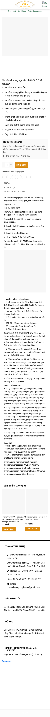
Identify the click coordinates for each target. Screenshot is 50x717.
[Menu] (3, 4)
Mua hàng (21, 165)
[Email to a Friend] (19, 177)
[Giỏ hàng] (45, 4)
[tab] (25, 183)
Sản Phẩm (22, 11)
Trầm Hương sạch (35, 11)
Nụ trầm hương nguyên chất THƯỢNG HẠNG (36, 518)
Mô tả (6, 183)
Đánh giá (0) (9, 187)
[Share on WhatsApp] (4, 177)
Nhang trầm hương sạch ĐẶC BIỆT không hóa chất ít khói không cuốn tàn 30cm (13, 519)
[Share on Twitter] (14, 177)
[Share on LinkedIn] (28, 177)
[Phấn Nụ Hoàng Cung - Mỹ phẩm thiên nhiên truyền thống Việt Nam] (25, 4)
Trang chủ (12, 11)
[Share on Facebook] (9, 177)
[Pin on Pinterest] (23, 177)
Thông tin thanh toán (14, 192)
